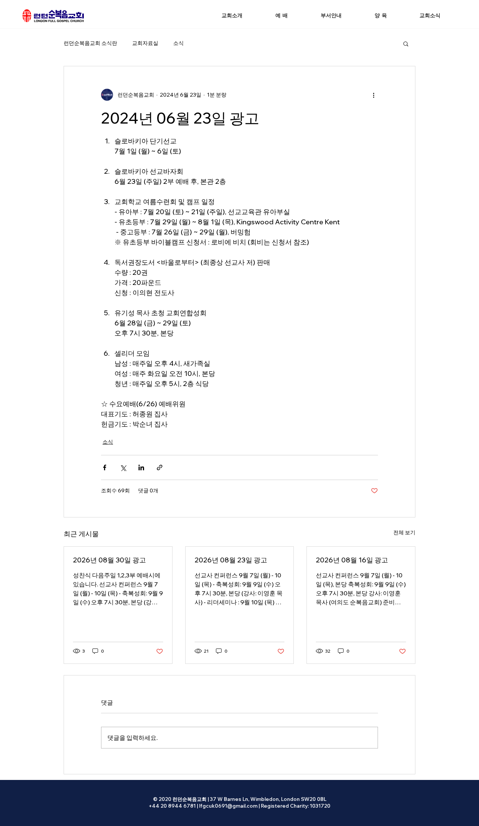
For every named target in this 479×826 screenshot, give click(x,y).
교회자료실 (145, 43)
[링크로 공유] (159, 467)
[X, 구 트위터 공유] (122, 467)
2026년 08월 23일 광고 (231, 560)
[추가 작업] (373, 94)
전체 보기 (404, 532)
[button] (281, 15)
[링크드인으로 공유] (141, 467)
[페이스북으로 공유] (104, 467)
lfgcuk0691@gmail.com (228, 806)
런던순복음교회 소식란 (90, 43)
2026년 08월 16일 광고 (352, 560)
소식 (178, 43)
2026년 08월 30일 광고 (109, 560)
